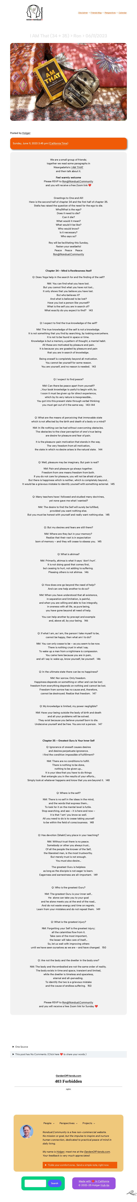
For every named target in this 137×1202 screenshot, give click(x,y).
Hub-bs (105, 1185)
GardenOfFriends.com (68, 1075)
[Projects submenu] (94, 1123)
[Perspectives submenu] (76, 1123)
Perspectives (110, 13)
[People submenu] (53, 1123)
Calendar (123, 13)
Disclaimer (83, 13)
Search (54, 1183)
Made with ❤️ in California (94, 1181)
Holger (26, 133)
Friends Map (96, 13)
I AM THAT (77, 167)
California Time (58, 143)
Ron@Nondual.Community (77, 181)
